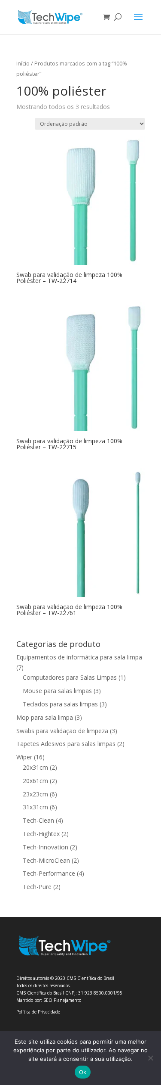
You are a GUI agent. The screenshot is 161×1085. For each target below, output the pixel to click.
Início (23, 63)
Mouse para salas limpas (57, 691)
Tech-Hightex (41, 834)
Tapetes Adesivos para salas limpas (65, 744)
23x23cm (35, 794)
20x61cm (35, 781)
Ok (83, 1072)
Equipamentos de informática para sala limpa (79, 657)
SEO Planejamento (62, 1000)
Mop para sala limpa (44, 717)
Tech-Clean (38, 820)
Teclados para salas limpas (60, 704)
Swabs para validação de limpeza (62, 731)
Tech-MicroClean (46, 860)
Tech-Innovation (45, 847)
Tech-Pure (37, 887)
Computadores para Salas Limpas (70, 677)
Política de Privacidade (38, 1012)
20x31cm (35, 767)
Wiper (24, 757)
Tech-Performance (49, 873)
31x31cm (35, 807)
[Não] (150, 1058)
